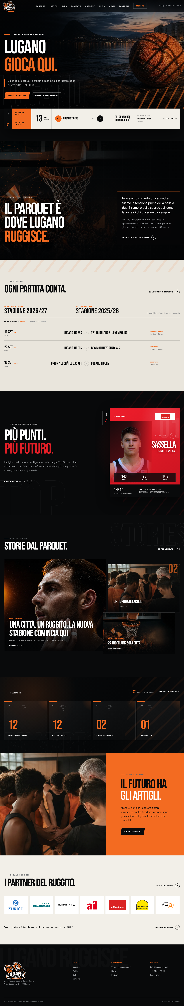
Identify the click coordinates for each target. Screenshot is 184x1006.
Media (112, 6)
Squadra (41, 6)
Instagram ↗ (155, 975)
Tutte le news (168, 549)
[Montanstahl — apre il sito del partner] (67, 905)
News (102, 6)
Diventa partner (166, 927)
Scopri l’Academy (133, 831)
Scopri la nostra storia (138, 237)
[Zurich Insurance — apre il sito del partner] (16, 905)
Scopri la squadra (17, 96)
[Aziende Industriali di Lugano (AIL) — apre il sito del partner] (92, 905)
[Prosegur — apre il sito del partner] (142, 905)
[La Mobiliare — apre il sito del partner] (117, 905)
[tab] (14, 321)
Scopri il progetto (17, 481)
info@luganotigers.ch (170, 6)
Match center (170, 119)
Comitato (76, 6)
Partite (54, 6)
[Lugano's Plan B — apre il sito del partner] (168, 905)
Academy (90, 6)
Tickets (140, 6)
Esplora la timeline (169, 692)
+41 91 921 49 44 (157, 971)
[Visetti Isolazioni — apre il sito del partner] (41, 905)
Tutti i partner (167, 886)
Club (64, 6)
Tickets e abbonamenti (46, 96)
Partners (124, 6)
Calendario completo (163, 292)
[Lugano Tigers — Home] (11, 6)
